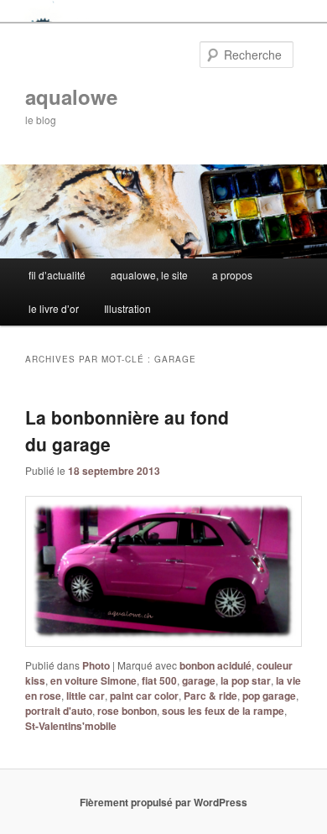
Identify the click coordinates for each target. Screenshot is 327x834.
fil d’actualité (57, 275)
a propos (232, 275)
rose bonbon (127, 710)
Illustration (127, 308)
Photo (96, 665)
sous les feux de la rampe (223, 710)
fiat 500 (159, 680)
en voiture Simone (93, 680)
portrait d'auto (58, 710)
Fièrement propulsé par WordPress (163, 802)
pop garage (269, 695)
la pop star (246, 680)
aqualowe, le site (149, 275)
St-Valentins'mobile (71, 725)
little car (85, 695)
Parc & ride (210, 695)
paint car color (144, 695)
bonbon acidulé (215, 665)
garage (198, 680)
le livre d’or (54, 308)
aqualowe (71, 96)
